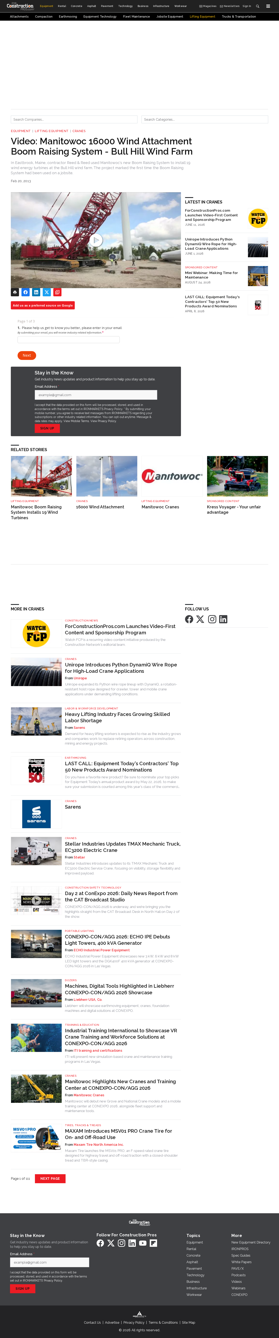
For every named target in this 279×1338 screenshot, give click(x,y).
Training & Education (82, 1024)
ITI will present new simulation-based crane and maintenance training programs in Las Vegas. (118, 1059)
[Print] (15, 292)
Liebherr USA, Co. (88, 1000)
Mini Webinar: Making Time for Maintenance (211, 275)
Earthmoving (75, 757)
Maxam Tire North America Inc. (99, 1145)
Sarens (79, 728)
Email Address (47, 386)
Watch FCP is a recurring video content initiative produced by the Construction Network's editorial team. (115, 642)
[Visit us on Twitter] (200, 619)
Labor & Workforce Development (91, 708)
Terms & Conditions (163, 1323)
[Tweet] (47, 292)
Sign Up (47, 428)
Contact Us (92, 1323)
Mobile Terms (80, 421)
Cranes (79, 131)
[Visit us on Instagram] (212, 619)
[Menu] (268, 6)
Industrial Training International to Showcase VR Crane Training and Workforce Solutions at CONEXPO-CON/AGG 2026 (121, 1037)
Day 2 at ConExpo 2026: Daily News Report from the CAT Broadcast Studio (121, 896)
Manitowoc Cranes (160, 506)
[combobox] (74, 119)
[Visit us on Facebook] (189, 619)
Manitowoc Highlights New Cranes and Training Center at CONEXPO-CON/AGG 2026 (120, 1084)
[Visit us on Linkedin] (223, 619)
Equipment (21, 131)
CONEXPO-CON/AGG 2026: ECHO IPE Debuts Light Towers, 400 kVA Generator (117, 940)
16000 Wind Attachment (100, 506)
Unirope (80, 678)
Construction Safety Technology (93, 887)
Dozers (71, 980)
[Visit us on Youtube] (142, 1243)
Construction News (81, 620)
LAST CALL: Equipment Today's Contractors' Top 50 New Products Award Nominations (212, 301)
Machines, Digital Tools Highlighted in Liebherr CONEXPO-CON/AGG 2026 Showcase (119, 989)
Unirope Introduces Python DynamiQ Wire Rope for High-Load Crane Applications (211, 244)
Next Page (50, 1179)
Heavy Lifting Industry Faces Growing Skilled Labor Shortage (117, 717)
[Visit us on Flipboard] (153, 1243)
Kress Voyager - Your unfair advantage (234, 509)
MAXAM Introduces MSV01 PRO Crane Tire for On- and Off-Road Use (118, 1134)
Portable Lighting (79, 930)
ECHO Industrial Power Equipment (102, 950)
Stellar (79, 857)
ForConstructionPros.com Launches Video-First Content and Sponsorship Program (211, 215)
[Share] (25, 292)
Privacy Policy (107, 421)
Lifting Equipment (52, 131)
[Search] (257, 6)
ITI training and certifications (98, 1051)
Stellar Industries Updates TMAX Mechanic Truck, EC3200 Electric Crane (123, 847)
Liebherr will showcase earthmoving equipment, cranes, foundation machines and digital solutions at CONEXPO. (117, 1008)
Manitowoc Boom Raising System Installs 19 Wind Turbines (36, 512)
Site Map (188, 1323)
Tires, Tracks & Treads (83, 1125)
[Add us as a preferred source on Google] (57, 292)
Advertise (112, 1323)
